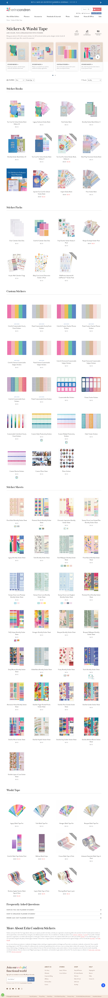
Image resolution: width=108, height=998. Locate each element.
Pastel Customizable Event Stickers (41, 399)
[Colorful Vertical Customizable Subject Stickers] (17, 348)
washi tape (97, 950)
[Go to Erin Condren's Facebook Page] (7, 988)
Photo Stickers (66, 471)
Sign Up (31, 979)
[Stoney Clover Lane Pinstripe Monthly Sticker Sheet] (17, 582)
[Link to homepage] (18, 9)
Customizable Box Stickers (66, 397)
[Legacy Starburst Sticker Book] (41, 109)
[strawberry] (65, 675)
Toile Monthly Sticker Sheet (42, 558)
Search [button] (84, 9)
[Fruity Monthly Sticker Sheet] (66, 656)
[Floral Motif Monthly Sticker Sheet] (17, 507)
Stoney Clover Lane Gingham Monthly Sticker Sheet (66, 596)
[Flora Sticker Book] (91, 178)
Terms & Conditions (23, 983)
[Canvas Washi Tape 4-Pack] (66, 843)
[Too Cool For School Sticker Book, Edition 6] (66, 144)
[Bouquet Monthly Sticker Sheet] (66, 619)
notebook (80, 935)
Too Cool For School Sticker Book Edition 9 (41, 158)
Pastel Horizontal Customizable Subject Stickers (91, 362)
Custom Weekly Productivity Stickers (66, 435)
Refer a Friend (77, 979)
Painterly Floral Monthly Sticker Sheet (91, 596)
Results (83, 80)
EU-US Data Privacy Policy (60, 996)
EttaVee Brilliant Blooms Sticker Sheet (91, 741)
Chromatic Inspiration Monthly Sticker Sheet (66, 521)
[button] (7, 3)
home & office (89, 17)
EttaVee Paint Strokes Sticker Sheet (66, 706)
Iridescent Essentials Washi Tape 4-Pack (91, 857)
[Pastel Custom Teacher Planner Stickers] (91, 311)
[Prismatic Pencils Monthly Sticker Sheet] (41, 507)
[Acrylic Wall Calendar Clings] (17, 262)
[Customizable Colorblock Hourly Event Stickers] (17, 421)
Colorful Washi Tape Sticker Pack (16, 856)
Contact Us (91, 979)
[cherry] (68, 675)
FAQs (90, 976)
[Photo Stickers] (66, 458)
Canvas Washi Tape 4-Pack (66, 856)
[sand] (68, 566)
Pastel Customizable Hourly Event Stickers (41, 327)
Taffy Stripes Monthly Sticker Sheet (16, 633)
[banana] (44, 603)
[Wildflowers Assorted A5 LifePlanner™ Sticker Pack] (66, 262)
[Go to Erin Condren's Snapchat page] (21, 988)
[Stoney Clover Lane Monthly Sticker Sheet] (41, 582)
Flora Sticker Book (91, 192)
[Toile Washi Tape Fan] (41, 810)
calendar (83, 936)
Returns (91, 973)
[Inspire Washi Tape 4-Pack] (41, 878)
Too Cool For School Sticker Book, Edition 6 (66, 158)
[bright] (65, 528)
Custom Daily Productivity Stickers (41, 434)
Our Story (47, 970)
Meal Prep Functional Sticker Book (91, 157)
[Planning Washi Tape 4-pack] (66, 878)
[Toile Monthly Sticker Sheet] (41, 544)
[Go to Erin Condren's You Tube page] (13, 988)
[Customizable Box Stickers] (66, 384)
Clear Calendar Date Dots (16, 241)
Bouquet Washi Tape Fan (91, 823)
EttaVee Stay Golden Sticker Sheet (66, 740)
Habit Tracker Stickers (91, 434)
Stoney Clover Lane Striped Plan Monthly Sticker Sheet (91, 521)
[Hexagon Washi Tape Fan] (66, 810)
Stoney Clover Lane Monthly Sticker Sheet (41, 596)
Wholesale (47, 973)
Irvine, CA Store (62, 973)
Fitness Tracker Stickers (91, 397)
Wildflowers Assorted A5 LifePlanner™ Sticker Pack (66, 277)
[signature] (15, 640)
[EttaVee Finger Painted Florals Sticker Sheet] (41, 691)
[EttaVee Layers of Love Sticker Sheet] (17, 761)
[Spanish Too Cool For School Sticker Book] (41, 178)
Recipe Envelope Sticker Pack (91, 241)
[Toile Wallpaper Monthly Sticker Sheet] (66, 544)
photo (68, 17)
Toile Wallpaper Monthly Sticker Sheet (66, 559)
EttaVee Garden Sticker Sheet (91, 705)
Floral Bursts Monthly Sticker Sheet (91, 559)
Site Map (76, 984)
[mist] (62, 566)
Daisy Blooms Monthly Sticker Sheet (16, 670)
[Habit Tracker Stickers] (91, 421)
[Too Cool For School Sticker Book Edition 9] (41, 144)
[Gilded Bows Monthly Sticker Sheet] (41, 656)
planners (26, 17)
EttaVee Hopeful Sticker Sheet (41, 740)
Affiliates (46, 979)
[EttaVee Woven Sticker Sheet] (17, 726)
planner (75, 935)
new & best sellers (13, 17)
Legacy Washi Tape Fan (16, 823)
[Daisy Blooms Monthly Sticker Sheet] (17, 656)
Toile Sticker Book (66, 122)
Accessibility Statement (97, 996)
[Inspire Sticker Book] (66, 178)
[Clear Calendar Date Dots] (17, 227)
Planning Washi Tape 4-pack (66, 891)
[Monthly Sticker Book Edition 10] (17, 144)
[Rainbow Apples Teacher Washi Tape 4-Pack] (17, 878)
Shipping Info (92, 970)
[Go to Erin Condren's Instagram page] (10, 988)
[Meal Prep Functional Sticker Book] (91, 144)
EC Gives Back (48, 981)
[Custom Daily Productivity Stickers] (41, 421)
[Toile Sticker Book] (66, 109)
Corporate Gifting (48, 976)
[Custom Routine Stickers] (17, 458)
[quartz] (71, 566)
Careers (46, 984)
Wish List (76, 976)
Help (79, 13)
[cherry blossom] (15, 526)
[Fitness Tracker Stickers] (91, 384)
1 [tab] (53, 75)
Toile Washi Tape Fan (42, 823)
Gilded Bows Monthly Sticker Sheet (41, 669)
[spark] (68, 528)
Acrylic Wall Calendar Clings (17, 276)
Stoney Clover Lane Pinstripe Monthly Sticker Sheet (16, 596)
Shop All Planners (78, 970)
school (76, 17)
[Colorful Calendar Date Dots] (41, 227)
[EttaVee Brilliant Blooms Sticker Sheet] (91, 726)
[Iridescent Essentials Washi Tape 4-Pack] (91, 843)
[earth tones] (43, 528)
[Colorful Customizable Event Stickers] (17, 384)
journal (86, 935)
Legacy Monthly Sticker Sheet (16, 558)
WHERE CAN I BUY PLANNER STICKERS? (20, 918)
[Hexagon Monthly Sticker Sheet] (41, 619)
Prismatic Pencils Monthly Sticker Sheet (41, 521)
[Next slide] (97, 57)
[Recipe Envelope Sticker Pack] (91, 227)
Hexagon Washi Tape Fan (66, 823)
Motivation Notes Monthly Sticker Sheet (17, 706)
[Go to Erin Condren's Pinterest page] (19, 988)
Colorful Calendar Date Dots (41, 241)
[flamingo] (18, 603)
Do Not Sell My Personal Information (83, 996)
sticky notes (91, 950)
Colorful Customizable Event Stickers (16, 400)
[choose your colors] (41, 440)
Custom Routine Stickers (17, 471)
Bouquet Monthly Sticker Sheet (66, 632)
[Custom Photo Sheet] (41, 458)
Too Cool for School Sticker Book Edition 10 (16, 123)
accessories (38, 17)
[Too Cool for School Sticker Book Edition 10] (17, 109)
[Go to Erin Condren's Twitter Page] (16, 988)
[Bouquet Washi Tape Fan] (91, 810)
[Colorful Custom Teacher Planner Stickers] (66, 311)
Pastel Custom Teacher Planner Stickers (91, 327)
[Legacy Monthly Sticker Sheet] (17, 544)
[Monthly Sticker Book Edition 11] (91, 109)
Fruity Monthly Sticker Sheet (66, 669)
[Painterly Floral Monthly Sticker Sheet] (91, 582)
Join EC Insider (97, 13)
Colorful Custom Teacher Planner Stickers (66, 327)
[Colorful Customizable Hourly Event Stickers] (17, 311)
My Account (86, 13)
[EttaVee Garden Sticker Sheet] (91, 691)
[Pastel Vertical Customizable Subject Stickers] (41, 348)
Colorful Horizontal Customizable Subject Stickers (66, 362)
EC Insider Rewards (78, 973)
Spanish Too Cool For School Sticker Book (41, 193)
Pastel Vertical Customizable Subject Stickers (41, 364)
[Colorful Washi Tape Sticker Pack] (17, 843)
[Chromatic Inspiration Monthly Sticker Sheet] (66, 507)
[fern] (65, 566)
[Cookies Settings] (2, 994)
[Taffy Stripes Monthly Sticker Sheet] (17, 619)
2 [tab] (55, 75)
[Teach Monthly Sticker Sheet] (91, 656)
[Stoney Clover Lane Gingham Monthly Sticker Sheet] (66, 582)
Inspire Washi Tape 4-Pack (41, 891)
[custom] (18, 640)
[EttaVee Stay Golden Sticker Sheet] (66, 726)
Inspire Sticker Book (66, 192)
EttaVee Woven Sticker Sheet (16, 740)
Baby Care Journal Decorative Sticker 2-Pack (41, 277)
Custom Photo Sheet (41, 471)
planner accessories (16, 952)
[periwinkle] (15, 603)
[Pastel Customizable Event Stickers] (41, 384)
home (8, 20)
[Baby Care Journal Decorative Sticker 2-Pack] (41, 262)
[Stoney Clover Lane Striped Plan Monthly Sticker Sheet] (91, 507)
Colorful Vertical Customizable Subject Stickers (17, 364)
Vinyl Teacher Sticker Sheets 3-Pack (66, 242)
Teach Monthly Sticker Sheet (91, 669)
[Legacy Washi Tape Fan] (17, 810)
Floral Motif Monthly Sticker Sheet (17, 520)
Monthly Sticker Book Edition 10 (16, 157)
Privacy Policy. (29, 983)
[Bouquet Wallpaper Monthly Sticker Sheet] (91, 619)
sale (100, 17)
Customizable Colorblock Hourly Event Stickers (16, 435)
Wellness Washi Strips (41, 856)
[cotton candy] (38, 603)
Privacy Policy (42, 996)
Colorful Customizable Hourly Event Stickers (16, 327)
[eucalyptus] (18, 526)
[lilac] (71, 603)
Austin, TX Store (63, 970)
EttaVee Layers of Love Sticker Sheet (16, 775)
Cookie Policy (49, 996)
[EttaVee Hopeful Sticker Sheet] (41, 726)
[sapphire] (68, 603)
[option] (54, 2)
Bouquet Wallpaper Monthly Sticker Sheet (91, 633)
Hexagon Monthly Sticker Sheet (41, 632)
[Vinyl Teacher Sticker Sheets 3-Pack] (66, 227)
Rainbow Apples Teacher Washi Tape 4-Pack (17, 892)
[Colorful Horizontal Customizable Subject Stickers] (66, 348)
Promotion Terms (71, 996)
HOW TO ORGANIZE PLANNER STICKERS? (21, 914)
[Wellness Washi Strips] (41, 843)
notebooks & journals (54, 17)
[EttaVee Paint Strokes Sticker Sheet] (66, 691)
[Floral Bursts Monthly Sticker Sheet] (91, 544)
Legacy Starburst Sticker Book (41, 122)
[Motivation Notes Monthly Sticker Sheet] (17, 691)
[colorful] (40, 528)
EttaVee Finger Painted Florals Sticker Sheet (41, 706)
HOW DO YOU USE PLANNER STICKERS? (20, 910)
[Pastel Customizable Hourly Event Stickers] (41, 311)
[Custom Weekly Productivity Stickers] (66, 421)
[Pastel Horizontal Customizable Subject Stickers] (91, 348)
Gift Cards (76, 981)
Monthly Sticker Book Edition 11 (91, 122)
